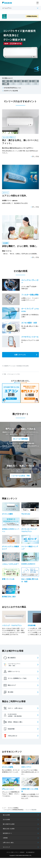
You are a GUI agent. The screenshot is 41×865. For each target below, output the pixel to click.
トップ (4, 808)
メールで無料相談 (22, 439)
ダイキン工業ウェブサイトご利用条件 (15, 852)
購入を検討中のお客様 (8, 824)
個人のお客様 (6, 815)
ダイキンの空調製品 (13, 808)
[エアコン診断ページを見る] (11, 393)
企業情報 (5, 838)
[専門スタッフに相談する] (29, 393)
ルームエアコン (7, 8)
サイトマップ (6, 847)
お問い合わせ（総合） (8, 842)
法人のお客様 (6, 819)
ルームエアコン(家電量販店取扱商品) (13, 809)
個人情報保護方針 (30, 852)
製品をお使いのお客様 (8, 828)
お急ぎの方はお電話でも (21, 443)
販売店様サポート (7, 833)
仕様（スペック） (20, 354)
